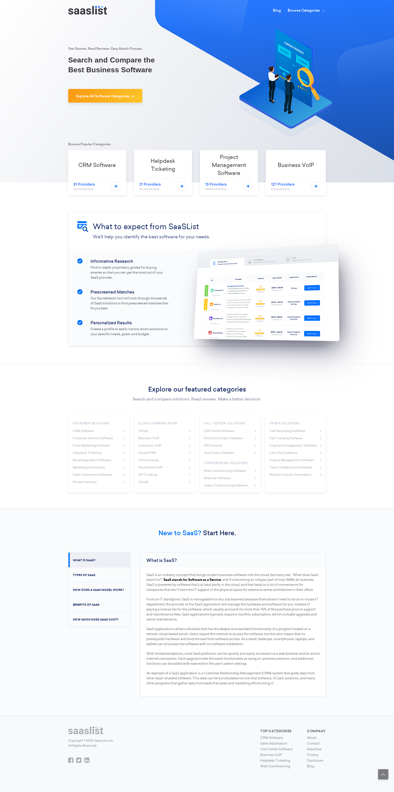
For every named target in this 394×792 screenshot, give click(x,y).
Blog (310, 766)
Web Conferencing (275, 766)
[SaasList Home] (87, 10)
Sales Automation (273, 743)
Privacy (312, 755)
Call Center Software (276, 749)
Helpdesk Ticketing (275, 760)
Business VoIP (271, 755)
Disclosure (315, 760)
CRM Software (271, 737)
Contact (313, 743)
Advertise (314, 749)
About (311, 737)
